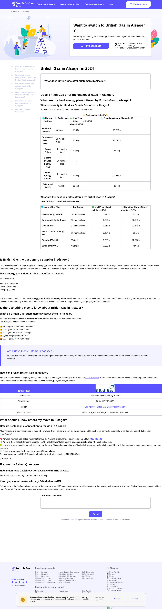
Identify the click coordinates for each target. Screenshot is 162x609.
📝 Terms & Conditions (114, 588)
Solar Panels (86, 591)
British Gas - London (65, 574)
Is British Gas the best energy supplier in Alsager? (24, 86)
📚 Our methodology (114, 578)
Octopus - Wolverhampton (67, 580)
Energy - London (41, 572)
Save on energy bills (69, 4)
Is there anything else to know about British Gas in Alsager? (25, 94)
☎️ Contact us (111, 576)
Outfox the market (88, 574)
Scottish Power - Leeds (43, 578)
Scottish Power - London (43, 580)
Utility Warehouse (88, 578)
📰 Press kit (111, 584)
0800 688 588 (95, 439)
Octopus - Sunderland (66, 578)
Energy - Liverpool (41, 574)
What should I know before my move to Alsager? (23, 103)
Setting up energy (93, 4)
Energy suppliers (45, 4)
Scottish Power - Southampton (68, 572)
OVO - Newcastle (64, 582)
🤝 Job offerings (112, 580)
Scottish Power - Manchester (45, 582)
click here (126, 520)
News (110, 4)
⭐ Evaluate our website (115, 582)
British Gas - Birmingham (67, 576)
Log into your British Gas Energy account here (105, 407)
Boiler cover (39, 591)
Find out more (140, 4)
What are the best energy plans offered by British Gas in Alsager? (25, 77)
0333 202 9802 (92, 378)
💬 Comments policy (114, 590)
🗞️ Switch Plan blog (113, 572)
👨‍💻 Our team (111, 574)
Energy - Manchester (42, 576)
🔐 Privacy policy (112, 586)
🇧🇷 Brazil (110, 608)
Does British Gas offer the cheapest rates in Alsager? (24, 68)
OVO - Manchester (88, 572)
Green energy (63, 591)
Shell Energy (86, 576)
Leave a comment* (51, 495)
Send (96, 514)
